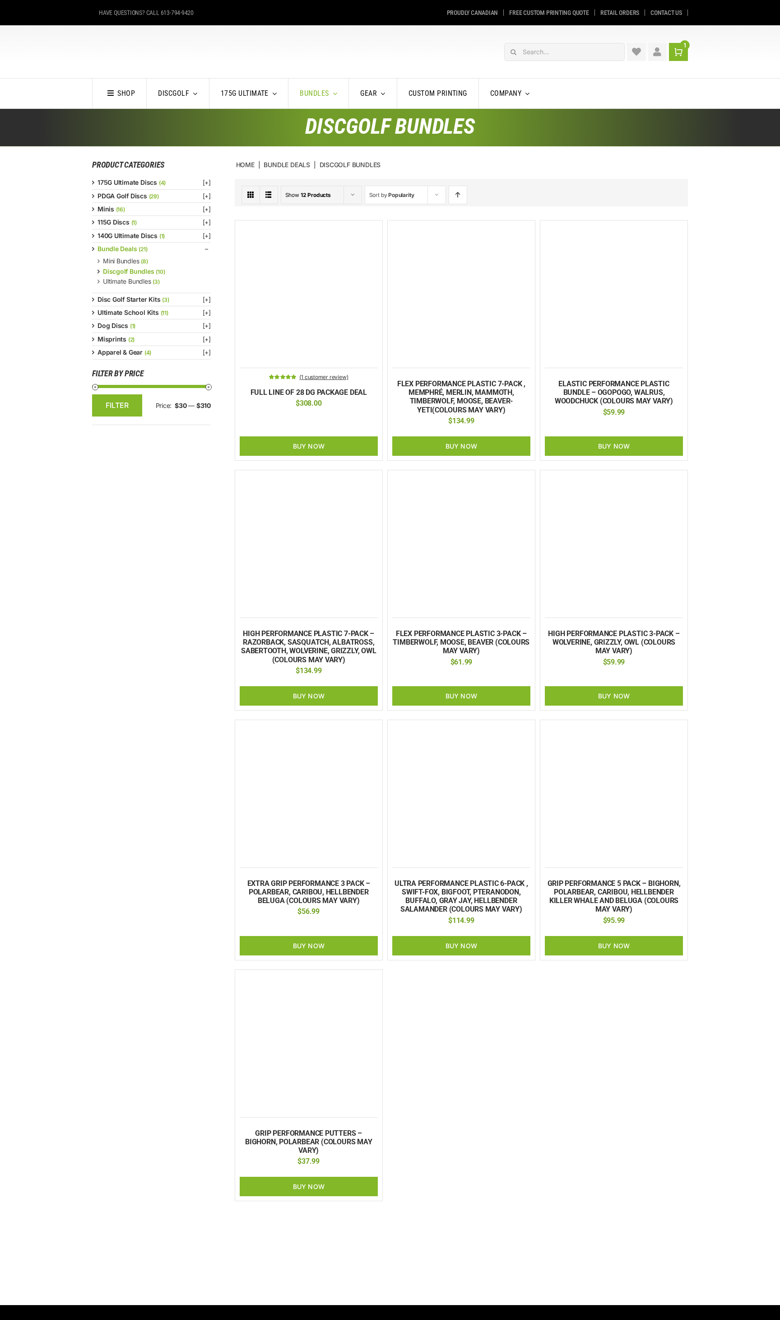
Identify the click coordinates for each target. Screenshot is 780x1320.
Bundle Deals (117, 249)
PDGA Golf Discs (122, 196)
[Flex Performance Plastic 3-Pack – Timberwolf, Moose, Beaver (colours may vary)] (461, 479)
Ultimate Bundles (127, 281)
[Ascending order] (458, 195)
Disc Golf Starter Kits (129, 299)
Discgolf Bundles (128, 271)
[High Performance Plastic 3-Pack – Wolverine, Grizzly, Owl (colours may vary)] (614, 479)
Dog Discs (113, 325)
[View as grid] (251, 195)
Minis (106, 209)
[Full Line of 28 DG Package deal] (309, 230)
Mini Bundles (121, 261)
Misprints (112, 339)
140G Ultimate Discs (128, 235)
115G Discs (114, 222)
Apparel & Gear (120, 352)
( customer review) (323, 377)
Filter (117, 405)
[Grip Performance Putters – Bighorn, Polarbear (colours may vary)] (309, 979)
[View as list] (269, 195)
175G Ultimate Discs (127, 182)
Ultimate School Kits (128, 312)
